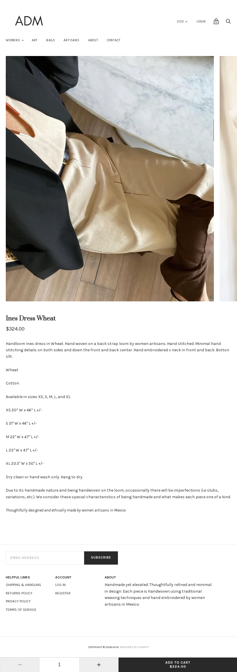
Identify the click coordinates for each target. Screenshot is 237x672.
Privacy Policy (18, 601)
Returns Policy (19, 593)
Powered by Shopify (134, 647)
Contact (114, 40)
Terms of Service (21, 610)
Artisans (71, 40)
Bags (50, 40)
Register (63, 593)
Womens (13, 40)
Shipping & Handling (23, 585)
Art (35, 40)
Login (201, 21)
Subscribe (101, 557)
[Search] (228, 22)
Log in (60, 585)
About (93, 40)
